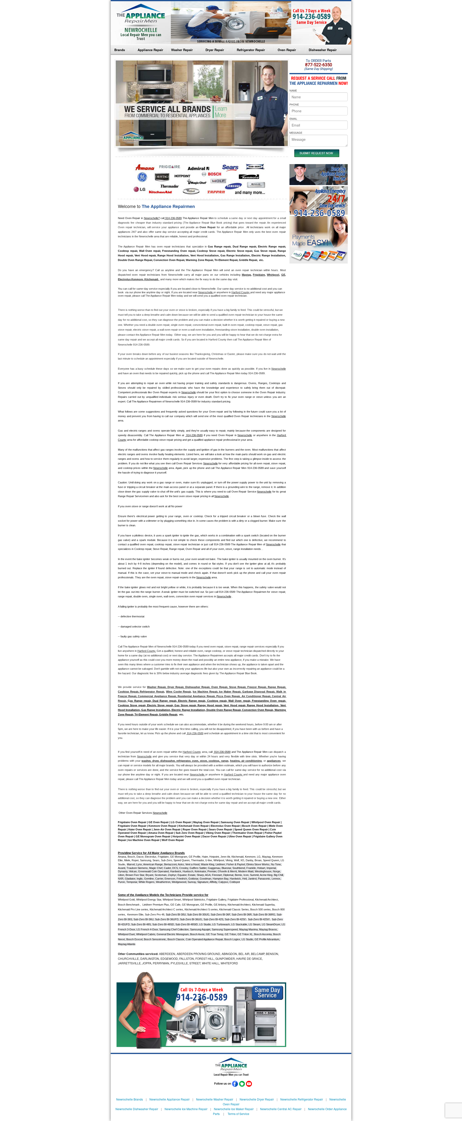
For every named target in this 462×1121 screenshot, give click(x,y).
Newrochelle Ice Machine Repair (186, 1109)
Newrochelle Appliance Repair (169, 1099)
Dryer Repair (214, 49)
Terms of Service (238, 1114)
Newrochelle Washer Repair (214, 1099)
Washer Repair (182, 49)
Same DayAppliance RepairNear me (333, 174)
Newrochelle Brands (129, 1099)
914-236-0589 (312, 16)
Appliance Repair (150, 49)
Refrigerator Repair (251, 49)
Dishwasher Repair (323, 49)
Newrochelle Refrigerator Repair (301, 1099)
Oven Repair (287, 49)
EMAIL (293, 118)
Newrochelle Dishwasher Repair (137, 1109)
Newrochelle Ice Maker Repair (234, 1109)
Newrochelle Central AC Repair (281, 1109)
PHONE (294, 104)
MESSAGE (295, 132)
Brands (119, 49)
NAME (293, 90)
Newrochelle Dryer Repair (257, 1099)
